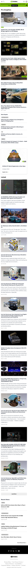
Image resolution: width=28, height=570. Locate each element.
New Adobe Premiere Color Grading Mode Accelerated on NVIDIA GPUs (12, 83)
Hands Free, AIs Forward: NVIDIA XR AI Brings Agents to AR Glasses (12, 30)
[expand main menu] (2, 1)
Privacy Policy (7, 562)
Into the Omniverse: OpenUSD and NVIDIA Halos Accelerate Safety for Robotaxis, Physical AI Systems (13, 479)
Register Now (5, 172)
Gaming (3, 502)
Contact (23, 565)
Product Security (16, 565)
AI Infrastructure (5, 117)
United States (14, 559)
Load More (14, 494)
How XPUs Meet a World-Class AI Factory (11, 537)
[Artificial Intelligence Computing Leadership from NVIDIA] (14, 1)
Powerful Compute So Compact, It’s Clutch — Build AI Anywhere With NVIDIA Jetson (14, 142)
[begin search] (4, 1)
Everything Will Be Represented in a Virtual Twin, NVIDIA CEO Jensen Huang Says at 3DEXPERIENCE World (14, 380)
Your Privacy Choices (17, 562)
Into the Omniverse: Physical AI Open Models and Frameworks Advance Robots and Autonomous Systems (14, 412)
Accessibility (18, 563)
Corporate (3, 124)
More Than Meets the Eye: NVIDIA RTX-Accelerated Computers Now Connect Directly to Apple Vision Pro (13, 107)
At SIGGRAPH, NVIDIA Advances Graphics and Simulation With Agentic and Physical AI (13, 197)
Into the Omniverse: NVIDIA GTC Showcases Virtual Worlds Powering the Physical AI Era (12, 284)
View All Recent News (21, 542)
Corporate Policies (5, 565)
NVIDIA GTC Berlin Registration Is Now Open (13, 166)
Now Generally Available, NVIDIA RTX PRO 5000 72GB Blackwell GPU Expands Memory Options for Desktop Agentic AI (13, 446)
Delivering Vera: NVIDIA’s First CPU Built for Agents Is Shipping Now (12, 120)
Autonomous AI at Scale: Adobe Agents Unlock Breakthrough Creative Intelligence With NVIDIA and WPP (13, 59)
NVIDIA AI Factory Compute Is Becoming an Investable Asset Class (12, 127)
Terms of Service (9, 563)
